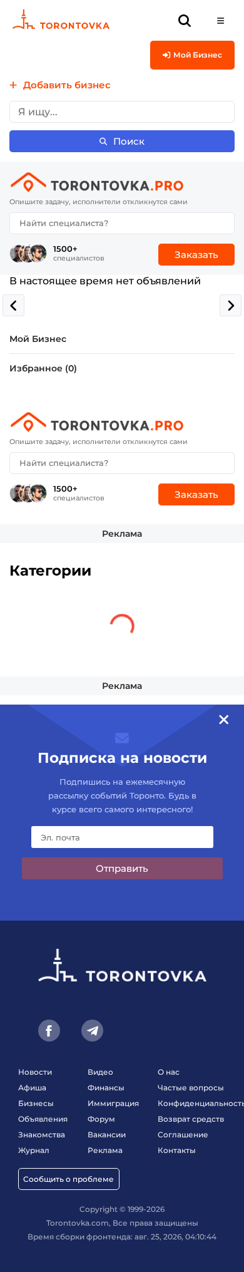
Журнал (33, 1150)
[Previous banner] (13, 305)
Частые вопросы (191, 1087)
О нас (169, 1072)
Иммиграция (113, 1103)
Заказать (196, 255)
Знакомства (41, 1134)
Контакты (177, 1150)
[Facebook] (49, 1031)
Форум (101, 1119)
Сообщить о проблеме (68, 1179)
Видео (100, 1072)
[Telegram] (92, 1031)
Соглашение (183, 1134)
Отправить (122, 868)
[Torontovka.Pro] (122, 182)
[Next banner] (230, 305)
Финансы (106, 1087)
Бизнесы (36, 1103)
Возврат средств (191, 1119)
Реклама (122, 533)
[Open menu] (220, 20)
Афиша (32, 1087)
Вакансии (107, 1134)
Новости (35, 1072)
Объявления (43, 1119)
